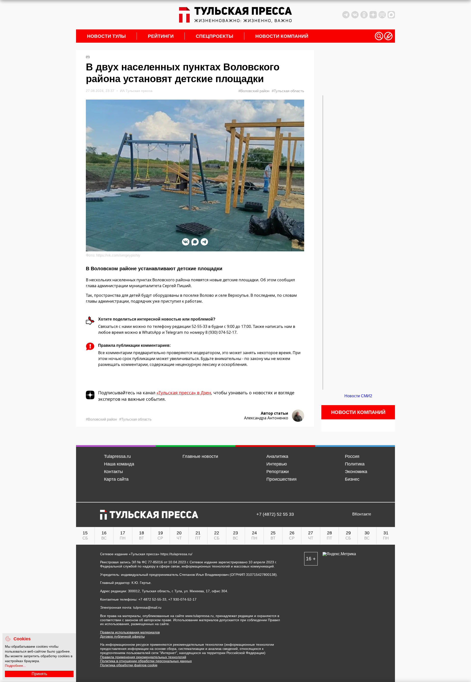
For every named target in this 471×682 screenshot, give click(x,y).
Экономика (356, 471)
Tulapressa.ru (117, 456)
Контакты (113, 471)
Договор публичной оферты (122, 636)
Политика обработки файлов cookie (128, 665)
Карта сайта (116, 479)
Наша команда (119, 464)
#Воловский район (253, 91)
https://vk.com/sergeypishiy (118, 255)
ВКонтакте (361, 514)
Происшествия (281, 479)
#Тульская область (288, 91)
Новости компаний (281, 36)
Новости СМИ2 (358, 396)
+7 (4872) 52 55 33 (275, 514)
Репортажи (277, 471)
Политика (355, 464)
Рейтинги (161, 36)
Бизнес (352, 479)
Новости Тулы (106, 36)
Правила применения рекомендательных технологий (143, 657)
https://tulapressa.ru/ (176, 554)
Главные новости (200, 456)
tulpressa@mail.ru (147, 607)
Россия (352, 456)
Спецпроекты (214, 36)
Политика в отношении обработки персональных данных (146, 661)
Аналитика (277, 456)
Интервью (276, 464)
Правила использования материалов (130, 632)
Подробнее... (15, 666)
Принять (39, 674)
